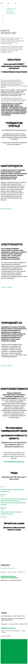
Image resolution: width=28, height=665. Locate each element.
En (4, 660)
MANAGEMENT (10, 11)
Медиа (2, 486)
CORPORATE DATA (11, 13)
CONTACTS (8, 21)
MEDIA (6, 655)
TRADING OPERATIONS (11, 650)
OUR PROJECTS (9, 17)
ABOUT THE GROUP (10, 6)
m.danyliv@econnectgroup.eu (9, 577)
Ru (5, 25)
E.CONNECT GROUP (13, 643)
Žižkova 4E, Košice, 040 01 (8, 568)
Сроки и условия (6, 208)
